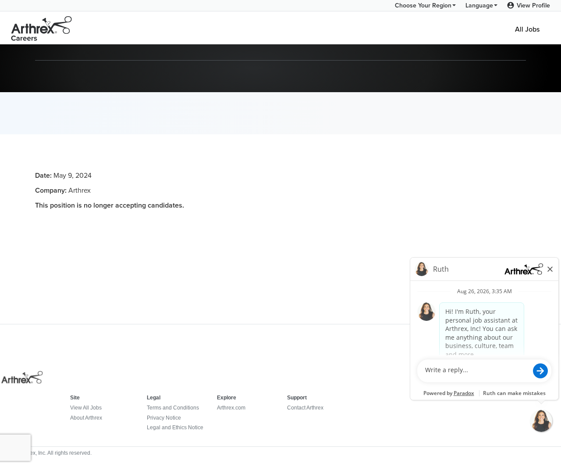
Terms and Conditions (173, 408)
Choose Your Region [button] (423, 5)
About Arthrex (86, 418)
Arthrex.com (231, 408)
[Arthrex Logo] (42, 28)
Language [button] (479, 5)
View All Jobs (86, 408)
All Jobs (527, 28)
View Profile (533, 5)
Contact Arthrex (305, 408)
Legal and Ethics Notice (175, 427)
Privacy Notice (164, 418)
